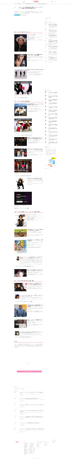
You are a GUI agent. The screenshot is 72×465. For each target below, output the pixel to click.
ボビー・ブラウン (20, 388)
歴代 (47, 166)
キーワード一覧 (46, 443)
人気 (55, 163)
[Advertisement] (22, 23)
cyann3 (49, 62)
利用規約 (38, 445)
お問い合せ (38, 444)
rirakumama (21, 425)
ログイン (55, 1)
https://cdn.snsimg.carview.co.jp (19, 79)
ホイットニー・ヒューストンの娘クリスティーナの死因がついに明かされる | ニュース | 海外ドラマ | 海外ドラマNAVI (31, 295)
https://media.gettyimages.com (19, 157)
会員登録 (52, 1)
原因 (51, 166)
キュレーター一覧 (39, 443)
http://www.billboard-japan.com (19, 52)
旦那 (52, 163)
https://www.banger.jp (18, 277)
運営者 (45, 444)
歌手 (16, 388)
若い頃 (47, 163)
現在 (23, 388)
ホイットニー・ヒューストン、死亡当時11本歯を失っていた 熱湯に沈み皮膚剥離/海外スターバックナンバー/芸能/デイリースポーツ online (31, 257)
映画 (51, 162)
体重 (49, 162)
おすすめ (50, 163)
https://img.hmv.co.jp (18, 67)
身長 (47, 162)
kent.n (20, 432)
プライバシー (46, 445)
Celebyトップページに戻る (29, 371)
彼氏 (49, 166)
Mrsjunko (21, 419)
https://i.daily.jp (17, 227)
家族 (55, 162)
